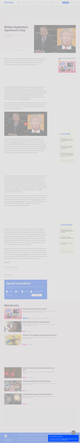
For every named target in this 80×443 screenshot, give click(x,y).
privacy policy (64, 439)
